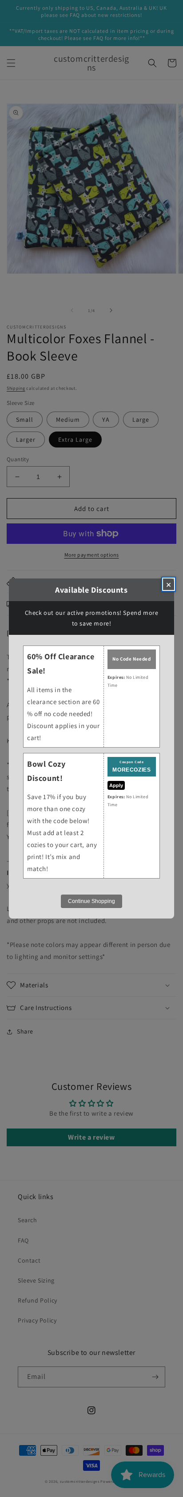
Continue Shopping (91, 901)
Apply (116, 785)
